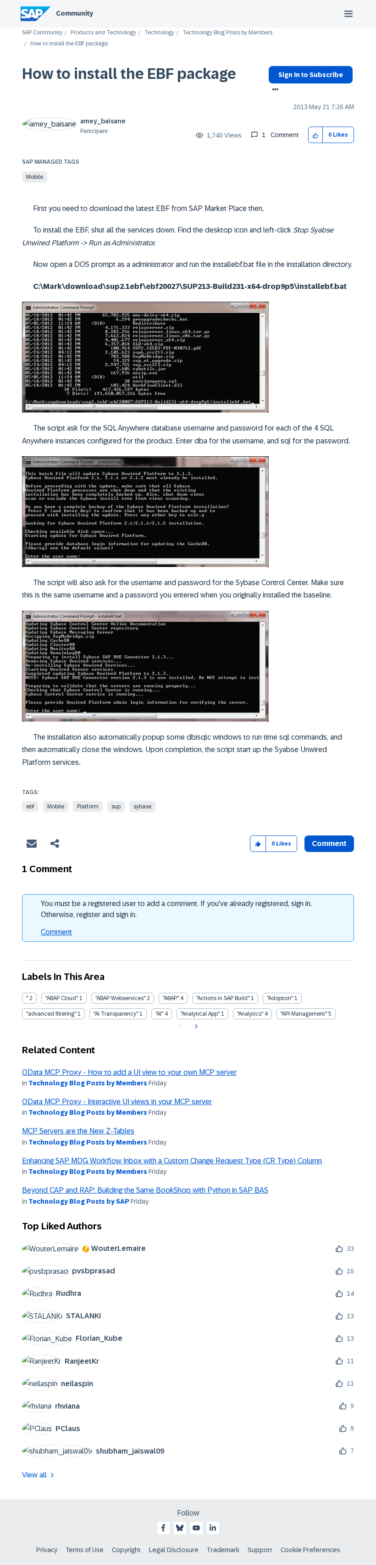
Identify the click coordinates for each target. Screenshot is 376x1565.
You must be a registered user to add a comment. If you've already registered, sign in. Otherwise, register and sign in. (176, 909)
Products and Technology (103, 33)
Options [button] (273, 90)
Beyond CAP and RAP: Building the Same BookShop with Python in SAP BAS (145, 1190)
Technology (159, 33)
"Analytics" (250, 1014)
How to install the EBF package (129, 74)
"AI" (159, 1014)
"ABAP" (171, 998)
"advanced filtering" (51, 1014)
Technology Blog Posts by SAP (78, 1201)
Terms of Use (85, 1550)
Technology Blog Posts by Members (227, 33)
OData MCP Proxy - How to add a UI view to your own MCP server (129, 1072)
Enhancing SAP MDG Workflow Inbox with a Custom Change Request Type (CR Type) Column (172, 1161)
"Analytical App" (200, 1014)
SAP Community (42, 33)
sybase (142, 806)
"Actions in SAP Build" (222, 998)
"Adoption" (280, 998)
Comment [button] (329, 843)
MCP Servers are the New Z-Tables (78, 1131)
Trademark (223, 1550)
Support (260, 1550)
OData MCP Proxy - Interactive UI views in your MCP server (117, 1102)
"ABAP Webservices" (120, 998)
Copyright (126, 1550)
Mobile (34, 177)
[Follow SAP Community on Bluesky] (179, 1528)
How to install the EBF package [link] (69, 44)
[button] (316, 135)
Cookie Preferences (310, 1550)
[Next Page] (195, 1026)
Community (74, 13)
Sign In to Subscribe (310, 74)
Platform (88, 806)
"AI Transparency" (116, 1014)
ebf (30, 806)
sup (116, 806)
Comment (56, 932)
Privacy (46, 1550)
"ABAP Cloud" (61, 998)
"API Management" (304, 1014)
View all (34, 1475)
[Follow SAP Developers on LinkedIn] (212, 1528)
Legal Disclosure (174, 1550)
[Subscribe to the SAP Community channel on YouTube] (196, 1528)
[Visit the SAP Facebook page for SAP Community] (163, 1528)
